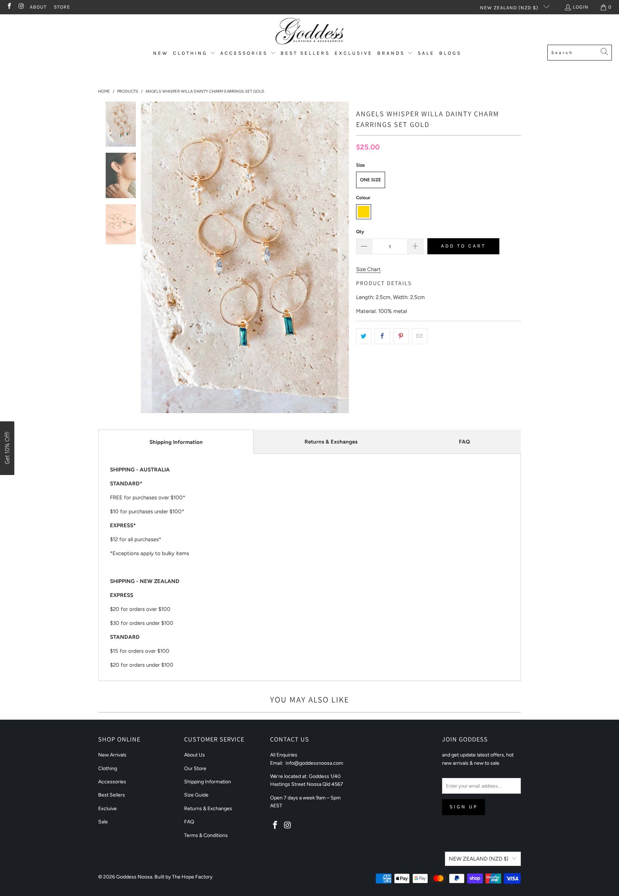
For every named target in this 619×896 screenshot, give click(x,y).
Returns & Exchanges (331, 442)
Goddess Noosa (134, 877)
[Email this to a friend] (419, 336)
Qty (360, 231)
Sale (103, 822)
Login (581, 7)
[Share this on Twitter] (363, 336)
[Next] (343, 257)
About (38, 7)
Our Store (195, 768)
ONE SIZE (370, 179)
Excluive (107, 809)
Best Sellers (111, 795)
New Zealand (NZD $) (510, 8)
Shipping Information (176, 442)
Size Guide (196, 795)
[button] (194, 53)
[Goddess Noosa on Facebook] (9, 7)
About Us (194, 755)
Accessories (112, 782)
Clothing (107, 768)
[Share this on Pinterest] (401, 336)
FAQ (464, 442)
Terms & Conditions (206, 835)
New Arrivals (112, 755)
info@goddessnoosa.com (314, 763)
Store (62, 7)
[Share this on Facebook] (382, 336)
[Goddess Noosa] (309, 31)
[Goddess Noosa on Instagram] (21, 7)
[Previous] (146, 257)
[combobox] (579, 52)
